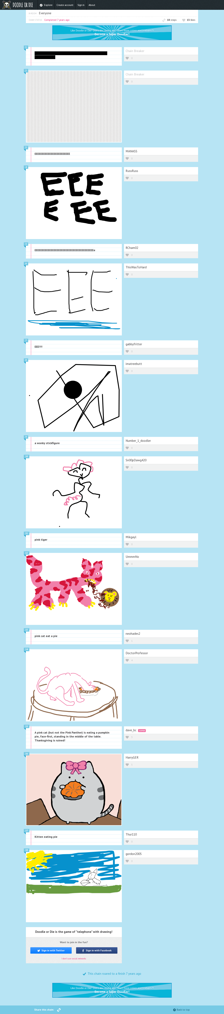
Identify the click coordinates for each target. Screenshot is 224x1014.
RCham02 (132, 248)
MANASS (131, 151)
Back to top (183, 1009)
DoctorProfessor (137, 653)
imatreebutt (134, 364)
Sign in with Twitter (53, 950)
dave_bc (131, 730)
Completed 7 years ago (57, 19)
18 (26, 850)
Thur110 (131, 834)
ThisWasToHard (136, 267)
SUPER (142, 730)
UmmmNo (132, 557)
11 (26, 533)
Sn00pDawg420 (136, 460)
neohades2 (133, 633)
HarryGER (132, 757)
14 (26, 649)
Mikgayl (131, 537)
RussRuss (132, 171)
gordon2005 (134, 854)
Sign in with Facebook (98, 950)
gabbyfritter (134, 344)
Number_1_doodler (138, 441)
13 (26, 629)
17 (26, 830)
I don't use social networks (74, 958)
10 (26, 456)
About (92, 5)
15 (26, 726)
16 (26, 753)
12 (26, 553)
